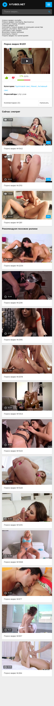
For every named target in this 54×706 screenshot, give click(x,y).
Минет (34, 86)
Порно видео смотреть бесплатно (18, 22)
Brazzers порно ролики (13, 32)
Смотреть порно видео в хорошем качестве (22, 27)
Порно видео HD (10, 25)
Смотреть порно (9, 34)
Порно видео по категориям (15, 36)
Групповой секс (22, 86)
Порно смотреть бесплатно (15, 29)
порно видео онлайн (11, 20)
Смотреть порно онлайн (13, 24)
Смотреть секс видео (12, 30)
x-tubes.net (17, 5)
